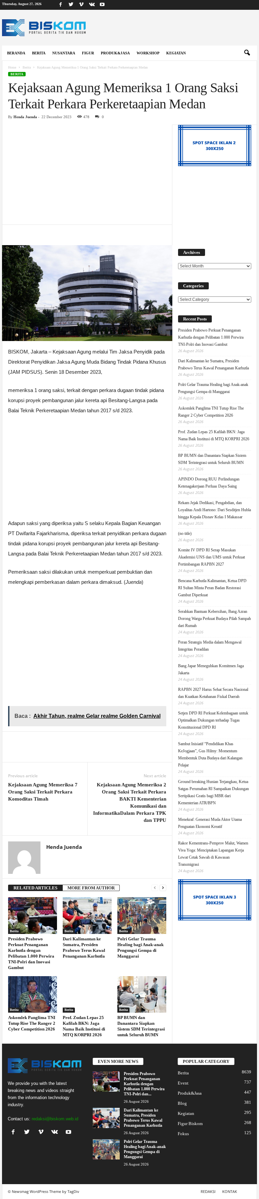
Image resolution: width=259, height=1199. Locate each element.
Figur (88, 53)
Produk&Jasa (115, 53)
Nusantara (63, 53)
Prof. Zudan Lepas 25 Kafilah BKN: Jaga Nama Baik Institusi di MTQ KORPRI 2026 (213, 435)
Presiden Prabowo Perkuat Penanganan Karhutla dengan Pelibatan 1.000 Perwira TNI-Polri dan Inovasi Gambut (210, 337)
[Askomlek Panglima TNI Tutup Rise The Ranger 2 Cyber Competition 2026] (32, 994)
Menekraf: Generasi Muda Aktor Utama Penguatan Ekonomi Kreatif (210, 823)
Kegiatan (176, 53)
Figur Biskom (190, 1123)
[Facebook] (60, 5)
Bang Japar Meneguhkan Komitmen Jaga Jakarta (211, 669)
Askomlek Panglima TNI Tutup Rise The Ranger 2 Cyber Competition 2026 (31, 1023)
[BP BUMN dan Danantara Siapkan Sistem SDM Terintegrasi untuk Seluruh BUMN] (141, 994)
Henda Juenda (25, 117)
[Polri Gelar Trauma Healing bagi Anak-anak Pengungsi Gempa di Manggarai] (141, 915)
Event (183, 1083)
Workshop (148, 53)
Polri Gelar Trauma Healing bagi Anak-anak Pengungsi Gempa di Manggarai (213, 388)
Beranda (16, 53)
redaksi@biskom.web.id (55, 1118)
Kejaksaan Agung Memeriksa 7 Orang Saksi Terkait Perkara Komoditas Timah (43, 792)
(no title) (185, 533)
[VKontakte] (92, 5)
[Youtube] (102, 5)
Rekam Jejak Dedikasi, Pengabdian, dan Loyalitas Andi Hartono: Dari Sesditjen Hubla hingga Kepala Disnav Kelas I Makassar (214, 509)
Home (12, 67)
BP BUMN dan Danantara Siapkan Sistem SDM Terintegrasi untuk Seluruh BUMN (212, 459)
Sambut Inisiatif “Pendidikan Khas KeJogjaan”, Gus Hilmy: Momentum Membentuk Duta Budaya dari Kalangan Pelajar (210, 754)
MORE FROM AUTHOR (91, 887)
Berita (39, 53)
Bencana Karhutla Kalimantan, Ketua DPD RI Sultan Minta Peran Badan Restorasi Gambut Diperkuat (212, 587)
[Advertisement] (87, 174)
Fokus (183, 1133)
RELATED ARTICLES (35, 887)
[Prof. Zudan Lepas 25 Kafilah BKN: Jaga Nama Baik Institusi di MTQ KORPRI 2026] (87, 994)
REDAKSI (208, 1191)
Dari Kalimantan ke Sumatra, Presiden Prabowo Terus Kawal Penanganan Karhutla (213, 364)
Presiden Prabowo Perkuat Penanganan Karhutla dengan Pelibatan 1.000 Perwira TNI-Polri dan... (144, 1083)
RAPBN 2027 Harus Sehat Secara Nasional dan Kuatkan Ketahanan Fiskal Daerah (213, 693)
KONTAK (229, 1191)
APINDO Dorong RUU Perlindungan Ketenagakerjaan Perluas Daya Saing (208, 483)
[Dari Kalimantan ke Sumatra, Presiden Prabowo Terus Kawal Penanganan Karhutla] (87, 915)
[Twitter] (71, 5)
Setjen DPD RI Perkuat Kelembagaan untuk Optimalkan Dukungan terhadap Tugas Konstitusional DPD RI (213, 720)
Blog (182, 1103)
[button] (246, 53)
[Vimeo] (81, 5)
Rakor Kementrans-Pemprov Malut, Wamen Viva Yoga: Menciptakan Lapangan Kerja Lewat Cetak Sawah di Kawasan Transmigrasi (213, 854)
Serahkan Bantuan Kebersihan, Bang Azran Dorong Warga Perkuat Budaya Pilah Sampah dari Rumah (214, 618)
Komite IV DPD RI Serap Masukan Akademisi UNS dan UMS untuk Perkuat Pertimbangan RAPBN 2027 (211, 557)
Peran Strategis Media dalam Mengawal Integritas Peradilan (209, 646)
